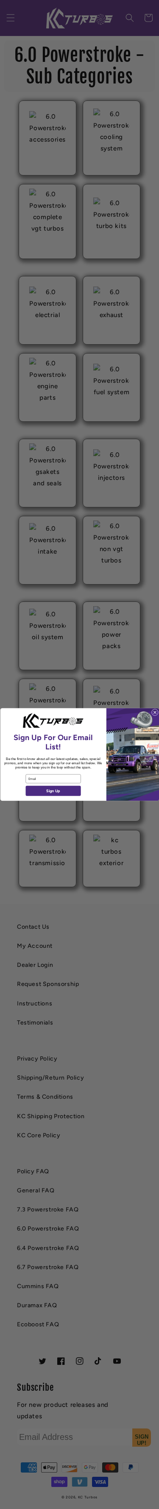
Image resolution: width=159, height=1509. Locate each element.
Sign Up (53, 791)
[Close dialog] (155, 713)
